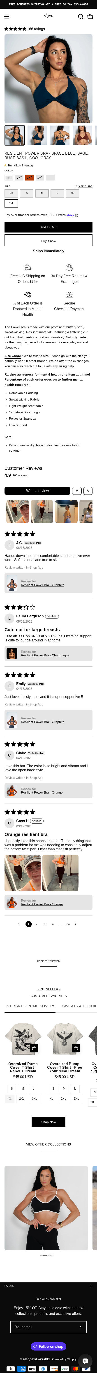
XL (51, 1098)
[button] (80, 16)
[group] (48, 4)
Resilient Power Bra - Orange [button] (42, 792)
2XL (21, 1098)
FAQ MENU (9, 1286)
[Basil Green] (40, 178)
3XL (34, 1098)
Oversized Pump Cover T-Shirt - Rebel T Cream (23, 1067)
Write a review (37, 491)
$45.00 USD (23, 1077)
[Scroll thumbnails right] (87, 511)
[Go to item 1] (17, 511)
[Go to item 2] (42, 511)
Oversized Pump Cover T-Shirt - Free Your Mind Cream (64, 1067)
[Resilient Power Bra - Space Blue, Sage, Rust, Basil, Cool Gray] (15, 135)
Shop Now (48, 1122)
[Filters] (77, 491)
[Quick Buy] (34, 1048)
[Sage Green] (19, 178)
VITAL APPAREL (40, 1359)
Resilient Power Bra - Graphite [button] (42, 585)
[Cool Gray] (50, 178)
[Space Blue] (9, 178)
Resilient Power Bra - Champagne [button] (45, 655)
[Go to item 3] (66, 511)
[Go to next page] (77, 924)
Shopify (71, 1359)
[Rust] (29, 178)
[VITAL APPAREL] (48, 16)
